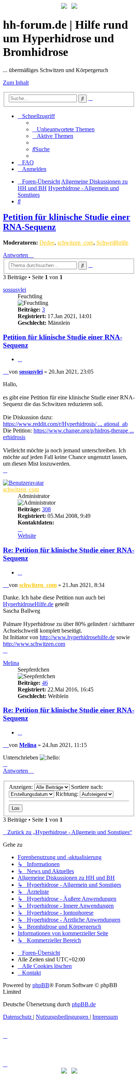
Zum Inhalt (16, 82)
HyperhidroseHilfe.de (28, 604)
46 (45, 683)
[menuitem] (63, 129)
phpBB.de (84, 1004)
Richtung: (68, 794)
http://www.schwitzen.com (34, 644)
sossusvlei (14, 290)
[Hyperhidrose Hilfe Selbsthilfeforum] (64, 7)
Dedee (46, 242)
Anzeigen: (21, 787)
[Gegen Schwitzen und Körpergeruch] (74, 7)
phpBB (40, 985)
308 (46, 509)
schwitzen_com (75, 242)
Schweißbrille (112, 242)
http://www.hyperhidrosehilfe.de (77, 637)
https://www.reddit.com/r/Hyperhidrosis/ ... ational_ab (65, 424)
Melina (11, 663)
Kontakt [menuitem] (31, 973)
